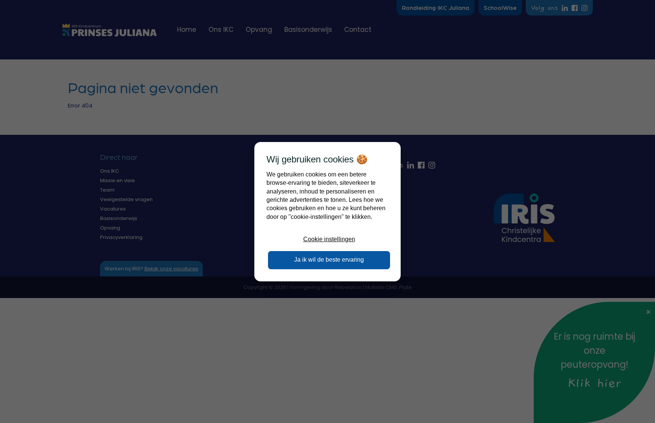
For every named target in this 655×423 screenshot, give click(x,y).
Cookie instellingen (329, 239)
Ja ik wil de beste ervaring (329, 259)
